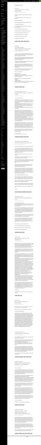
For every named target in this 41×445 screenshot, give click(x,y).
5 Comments (21, 415)
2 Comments (22, 51)
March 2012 (2, 84)
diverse (2, 134)
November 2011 (3, 88)
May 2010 (2, 105)
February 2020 (2, 49)
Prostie (2, 151)
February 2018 (2, 54)
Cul (1, 133)
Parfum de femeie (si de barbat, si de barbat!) (22, 363)
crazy (1, 131)
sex (21, 295)
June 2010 (2, 104)
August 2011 (2, 91)
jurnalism (2, 146)
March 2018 (2, 53)
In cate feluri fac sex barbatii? (22, 239)
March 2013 (2, 73)
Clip (1, 130)
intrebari (2, 143)
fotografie (16, 409)
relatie (23, 91)
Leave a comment (23, 12)
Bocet (1, 25)
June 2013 (2, 70)
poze (26, 433)
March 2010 (2, 107)
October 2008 (2, 123)
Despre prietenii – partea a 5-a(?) (24, 93)
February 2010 (2, 108)
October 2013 (2, 66)
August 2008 (2, 125)
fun (18, 409)
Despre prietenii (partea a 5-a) (23, 198)
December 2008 (3, 121)
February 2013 (2, 74)
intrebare (2, 142)
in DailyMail (22, 53)
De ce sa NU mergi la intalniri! (21, 302)
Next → (28, 436)
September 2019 (3, 50)
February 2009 (2, 119)
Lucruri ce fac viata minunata (22, 10)
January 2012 (2, 86)
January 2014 (2, 63)
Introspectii (20, 91)
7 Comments (21, 241)
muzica (2, 149)
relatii (16, 8)
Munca (2, 147)
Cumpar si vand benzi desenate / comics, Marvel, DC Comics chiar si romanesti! (3, 33)
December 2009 (3, 110)
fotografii (20, 433)
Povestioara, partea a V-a (23, 143)
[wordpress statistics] (3, 168)
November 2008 (3, 122)
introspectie (16, 91)
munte (2, 148)
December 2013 (3, 64)
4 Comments (21, 304)
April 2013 (2, 72)
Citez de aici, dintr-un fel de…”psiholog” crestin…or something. (23, 309)
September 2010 (3, 101)
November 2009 (3, 111)
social (18, 8)
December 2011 (3, 87)
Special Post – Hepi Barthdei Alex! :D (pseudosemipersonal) (22, 412)
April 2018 (2, 52)
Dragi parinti (2, 22)
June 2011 (2, 93)
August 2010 (2, 102)
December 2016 (3, 55)
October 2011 (2, 89)
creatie (16, 141)
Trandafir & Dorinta (22, 333)
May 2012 (2, 82)
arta (1, 129)
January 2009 (2, 120)
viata (28, 41)
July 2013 (2, 69)
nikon (1, 150)
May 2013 (2, 71)
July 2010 (2, 103)
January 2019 (2, 51)
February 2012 (2, 85)
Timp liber (25, 41)
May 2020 (2, 48)
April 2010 (2, 106)
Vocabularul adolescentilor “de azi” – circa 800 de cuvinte (23, 48)
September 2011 (3, 90)
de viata (16, 41)
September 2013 (3, 67)
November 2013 (3, 65)
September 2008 (3, 124)
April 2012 (2, 83)
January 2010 (2, 109)
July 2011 (2, 92)
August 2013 (2, 68)
